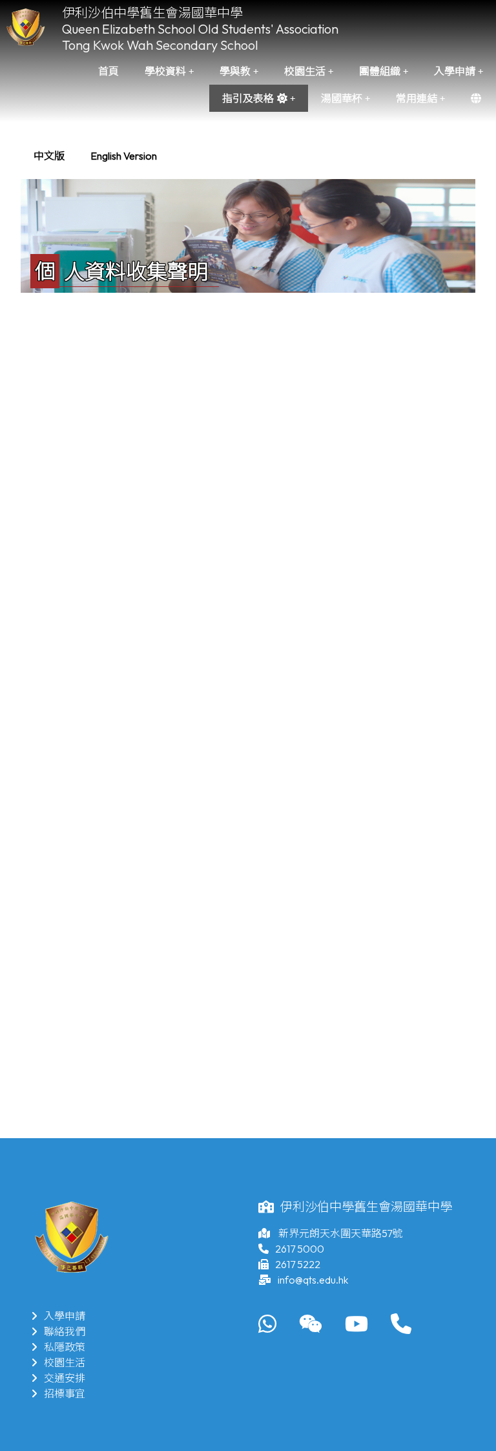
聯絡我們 (64, 1331)
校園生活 (64, 1362)
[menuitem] (49, 156)
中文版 (49, 155)
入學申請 (64, 1315)
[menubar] (95, 156)
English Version (123, 155)
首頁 (108, 71)
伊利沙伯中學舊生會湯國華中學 (152, 13)
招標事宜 (64, 1393)
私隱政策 (64, 1346)
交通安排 (64, 1378)
